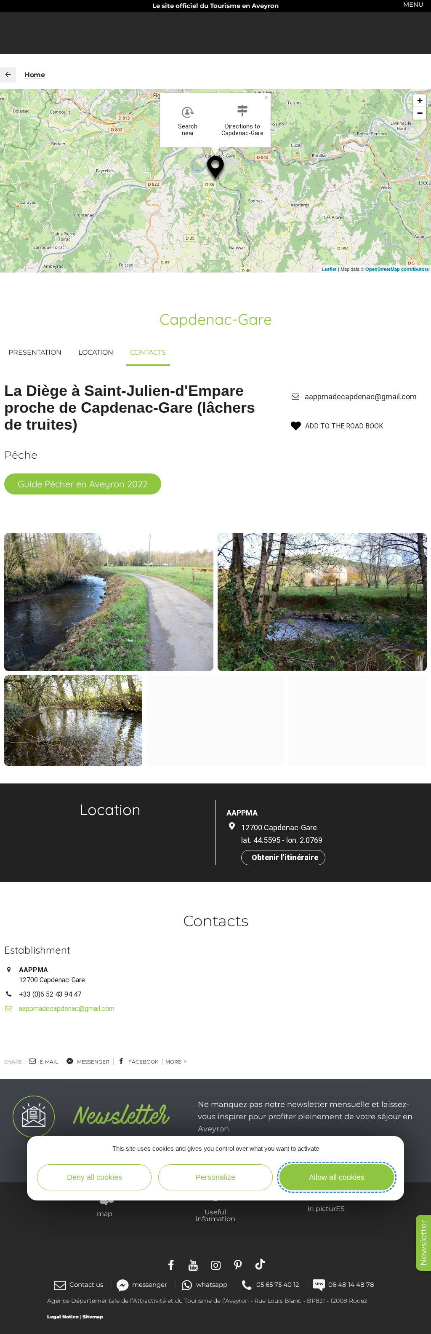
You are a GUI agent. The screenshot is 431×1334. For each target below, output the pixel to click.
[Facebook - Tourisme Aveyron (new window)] (171, 1264)
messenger (92, 1062)
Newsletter (423, 1243)
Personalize (215, 1177)
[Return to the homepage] (8, 75)
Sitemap (92, 1317)
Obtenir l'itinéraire (285, 857)
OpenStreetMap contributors (397, 269)
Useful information (215, 1215)
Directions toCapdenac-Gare (242, 129)
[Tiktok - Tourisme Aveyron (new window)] (260, 1264)
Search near (187, 129)
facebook (143, 1062)
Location (95, 352)
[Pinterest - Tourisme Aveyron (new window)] (238, 1264)
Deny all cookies (94, 1177)
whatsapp (211, 1285)
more (174, 1062)
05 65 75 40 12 (277, 1285)
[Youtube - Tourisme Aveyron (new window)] (193, 1264)
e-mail (48, 1062)
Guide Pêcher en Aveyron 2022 (83, 484)
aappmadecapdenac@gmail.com (361, 396)
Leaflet (329, 269)
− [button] (420, 113)
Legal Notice (63, 1317)
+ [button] (420, 100)
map (104, 1213)
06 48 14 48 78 (351, 1285)
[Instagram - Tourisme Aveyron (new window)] (216, 1264)
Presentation (34, 352)
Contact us (86, 1285)
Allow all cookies (336, 1177)
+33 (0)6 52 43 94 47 (50, 994)
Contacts (148, 352)
